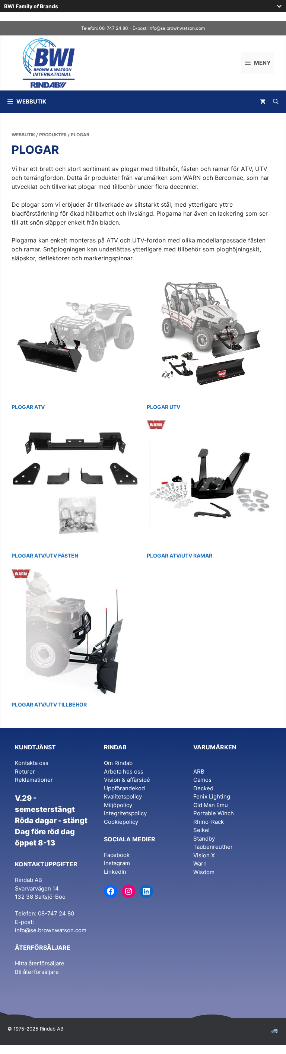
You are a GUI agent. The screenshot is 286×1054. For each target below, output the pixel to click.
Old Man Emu (210, 805)
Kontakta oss (31, 762)
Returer (25, 771)
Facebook (117, 854)
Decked (203, 788)
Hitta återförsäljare (39, 963)
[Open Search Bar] (275, 102)
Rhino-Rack (208, 821)
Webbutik (23, 134)
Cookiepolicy (121, 821)
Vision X (204, 855)
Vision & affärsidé (127, 779)
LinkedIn (115, 871)
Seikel (201, 830)
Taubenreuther (213, 846)
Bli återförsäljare (37, 971)
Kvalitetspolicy (123, 796)
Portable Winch (213, 813)
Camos (202, 779)
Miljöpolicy (118, 805)
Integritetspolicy (125, 813)
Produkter (53, 134)
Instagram (117, 863)
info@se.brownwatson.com (177, 28)
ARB (198, 771)
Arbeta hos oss (123, 771)
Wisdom (203, 872)
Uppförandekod (124, 788)
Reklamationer (34, 779)
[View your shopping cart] (262, 102)
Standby (204, 838)
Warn (200, 863)
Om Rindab (118, 762)
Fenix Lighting (211, 796)
